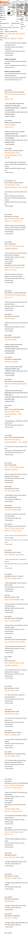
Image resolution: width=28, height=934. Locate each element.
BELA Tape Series (22, 22)
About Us (2, 9)
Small (13, 10)
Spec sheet (7, 90)
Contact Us (2, 15)
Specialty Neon (14, 13)
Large (13, 6)
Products (2, 7)
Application (2, 11)
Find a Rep (2, 13)
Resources (2, 17)
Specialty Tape (23, 27)
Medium (14, 8)
